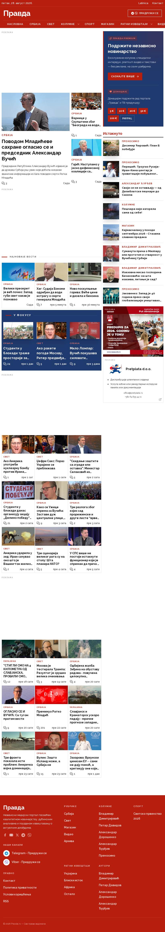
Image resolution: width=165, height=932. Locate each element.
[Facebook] (5, 835)
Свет (51, 24)
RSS (6, 901)
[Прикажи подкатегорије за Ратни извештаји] (151, 24)
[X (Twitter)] (17, 835)
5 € (112, 111)
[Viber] (29, 835)
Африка (69, 887)
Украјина (70, 873)
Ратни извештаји (134, 24)
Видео (68, 834)
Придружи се (148, 13)
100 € (113, 118)
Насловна (15, 24)
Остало (69, 894)
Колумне (68, 24)
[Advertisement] (51, 63)
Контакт (157, 3)
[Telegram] (23, 835)
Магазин (107, 24)
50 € (143, 111)
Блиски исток (73, 880)
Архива (69, 841)
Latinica (143, 3)
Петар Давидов (110, 825)
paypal (127, 118)
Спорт (90, 24)
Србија (35, 24)
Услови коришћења (17, 894)
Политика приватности (19, 887)
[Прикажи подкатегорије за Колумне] (78, 24)
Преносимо (107, 855)
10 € (121, 111)
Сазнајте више (123, 76)
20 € (132, 111)
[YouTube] (11, 835)
